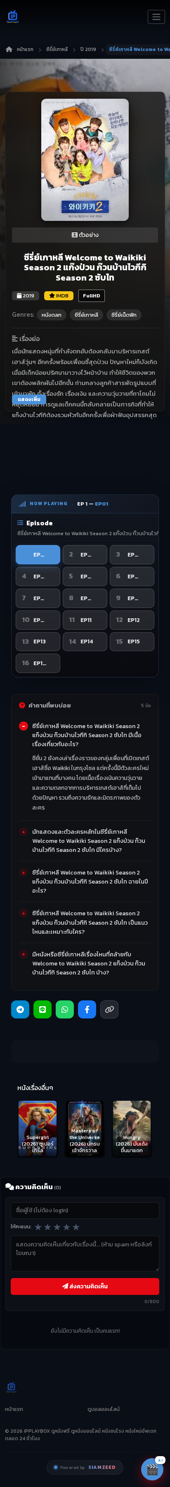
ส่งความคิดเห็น (88, 1286)
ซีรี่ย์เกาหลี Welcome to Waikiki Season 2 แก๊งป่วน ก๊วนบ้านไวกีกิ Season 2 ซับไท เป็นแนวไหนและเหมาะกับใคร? (90, 922)
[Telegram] (20, 1009)
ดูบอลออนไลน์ (103, 1409)
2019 (27, 295)
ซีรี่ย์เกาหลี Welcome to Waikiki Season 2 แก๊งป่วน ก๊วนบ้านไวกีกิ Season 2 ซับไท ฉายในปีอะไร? (90, 881)
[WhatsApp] (65, 1009)
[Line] (42, 1009)
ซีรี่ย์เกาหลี (57, 49)
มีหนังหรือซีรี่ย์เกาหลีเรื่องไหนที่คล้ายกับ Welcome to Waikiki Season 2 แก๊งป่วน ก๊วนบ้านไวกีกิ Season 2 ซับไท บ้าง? (88, 963)
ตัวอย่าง (88, 235)
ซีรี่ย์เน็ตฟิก (124, 315)
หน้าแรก (25, 49)
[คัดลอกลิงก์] (109, 1009)
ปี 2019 (88, 49)
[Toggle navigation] (156, 17)
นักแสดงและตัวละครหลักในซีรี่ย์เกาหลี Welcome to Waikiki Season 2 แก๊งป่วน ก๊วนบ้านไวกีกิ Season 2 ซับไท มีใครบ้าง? (88, 840)
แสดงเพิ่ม (29, 399)
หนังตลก (51, 315)
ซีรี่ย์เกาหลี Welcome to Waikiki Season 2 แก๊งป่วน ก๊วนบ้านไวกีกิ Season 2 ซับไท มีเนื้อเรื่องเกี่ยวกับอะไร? (87, 735)
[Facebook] (87, 1009)
